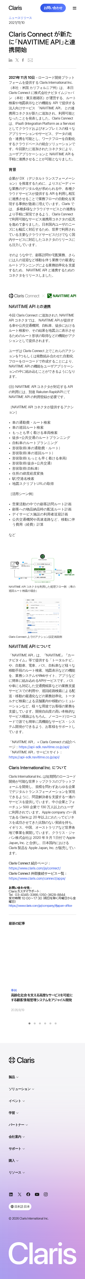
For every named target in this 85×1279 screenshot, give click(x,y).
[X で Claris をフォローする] (19, 1195)
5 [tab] (50, 1023)
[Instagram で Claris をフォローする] (46, 1195)
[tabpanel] (42, 971)
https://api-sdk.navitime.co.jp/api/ (44, 747)
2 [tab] (34, 1023)
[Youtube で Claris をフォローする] (37, 1195)
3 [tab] (40, 1023)
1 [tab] (29, 1023)
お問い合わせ (53, 8)
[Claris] (15, 8)
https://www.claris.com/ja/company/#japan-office (40, 906)
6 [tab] (55, 1023)
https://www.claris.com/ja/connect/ (35, 868)
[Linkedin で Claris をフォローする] (11, 1195)
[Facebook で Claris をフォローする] (28, 1195)
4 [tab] (45, 1023)
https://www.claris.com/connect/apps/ (37, 878)
